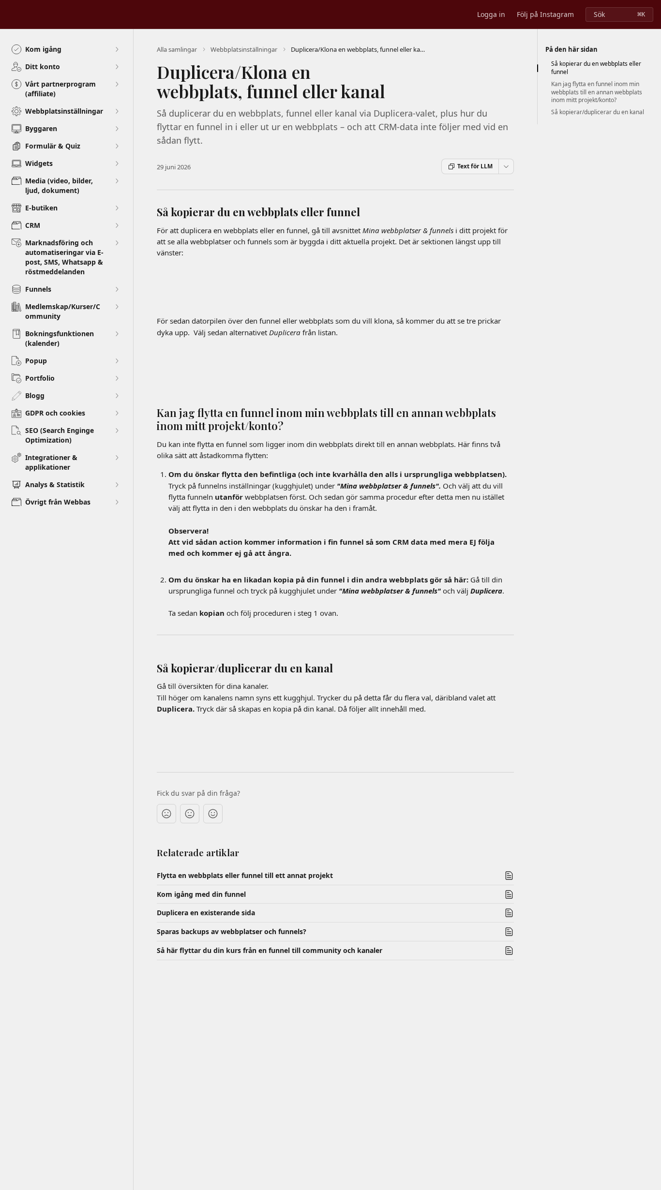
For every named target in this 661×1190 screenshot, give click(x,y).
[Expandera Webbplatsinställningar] (116, 111)
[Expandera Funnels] (116, 289)
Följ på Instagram (545, 14)
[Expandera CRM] (116, 225)
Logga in (491, 14)
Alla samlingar (177, 49)
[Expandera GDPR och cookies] (116, 413)
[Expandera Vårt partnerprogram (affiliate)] (116, 84)
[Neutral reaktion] (189, 813)
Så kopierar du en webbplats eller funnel (596, 68)
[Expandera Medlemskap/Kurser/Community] (116, 306)
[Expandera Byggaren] (116, 128)
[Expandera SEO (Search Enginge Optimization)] (116, 430)
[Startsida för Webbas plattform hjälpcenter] (10, 14)
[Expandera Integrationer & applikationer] (116, 457)
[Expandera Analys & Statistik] (116, 484)
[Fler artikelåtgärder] (506, 166)
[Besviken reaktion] (166, 813)
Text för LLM (475, 166)
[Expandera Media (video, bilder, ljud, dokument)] (116, 181)
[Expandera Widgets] (116, 163)
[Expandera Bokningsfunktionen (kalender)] (116, 334)
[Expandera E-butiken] (116, 208)
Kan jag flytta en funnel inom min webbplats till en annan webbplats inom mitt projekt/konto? (596, 92)
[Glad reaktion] (213, 813)
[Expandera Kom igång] (116, 49)
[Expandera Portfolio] (116, 378)
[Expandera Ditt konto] (116, 67)
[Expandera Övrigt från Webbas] (116, 502)
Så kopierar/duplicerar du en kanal (597, 112)
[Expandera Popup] (116, 361)
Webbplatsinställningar (243, 49)
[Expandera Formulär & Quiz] (116, 146)
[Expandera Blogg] (116, 395)
